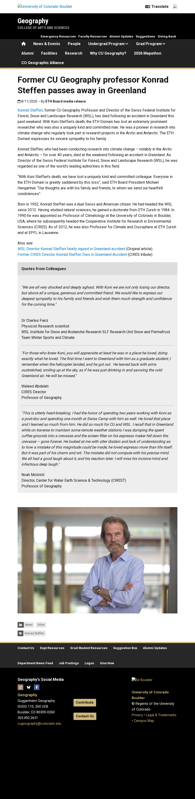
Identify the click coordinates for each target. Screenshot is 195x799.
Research (73, 53)
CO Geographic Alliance (42, 63)
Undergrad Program (106, 44)
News (29, 624)
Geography (33, 21)
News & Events (46, 44)
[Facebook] (36, 687)
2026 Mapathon (147, 53)
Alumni (27, 53)
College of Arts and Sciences (43, 28)
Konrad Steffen (30, 110)
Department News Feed (35, 663)
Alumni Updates (121, 36)
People (74, 44)
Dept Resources (52, 648)
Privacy (137, 715)
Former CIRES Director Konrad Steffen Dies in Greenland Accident (72, 254)
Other (41, 624)
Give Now (107, 663)
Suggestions (145, 36)
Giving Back (167, 36)
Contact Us (26, 648)
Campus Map (144, 721)
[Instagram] (20, 687)
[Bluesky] (28, 687)
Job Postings (69, 663)
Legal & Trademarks (161, 715)
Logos (89, 663)
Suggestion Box (125, 648)
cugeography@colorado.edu (39, 724)
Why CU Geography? (108, 53)
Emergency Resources (58, 36)
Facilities (49, 53)
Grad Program (149, 44)
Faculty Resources (92, 36)
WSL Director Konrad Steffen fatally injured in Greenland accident (71, 249)
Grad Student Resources (88, 648)
